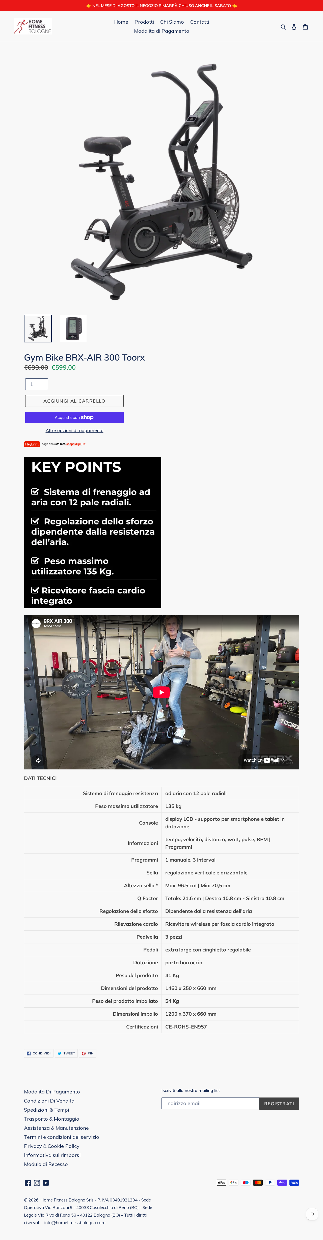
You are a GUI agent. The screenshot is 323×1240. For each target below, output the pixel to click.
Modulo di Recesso (46, 1164)
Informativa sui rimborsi (52, 1155)
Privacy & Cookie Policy (51, 1146)
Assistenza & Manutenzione (56, 1128)
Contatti (199, 22)
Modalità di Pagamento (161, 31)
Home (121, 22)
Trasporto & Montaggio (51, 1119)
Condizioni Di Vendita (49, 1100)
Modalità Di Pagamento (52, 1091)
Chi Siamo (172, 22)
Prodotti (144, 22)
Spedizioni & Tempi (46, 1110)
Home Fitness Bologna (62, 1199)
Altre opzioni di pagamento (74, 430)
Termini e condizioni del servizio (61, 1137)
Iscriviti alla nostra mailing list (191, 1090)
